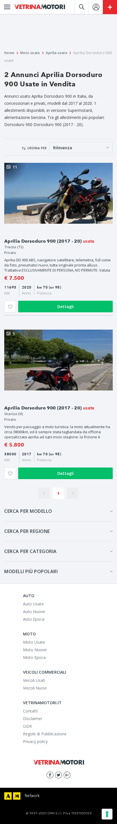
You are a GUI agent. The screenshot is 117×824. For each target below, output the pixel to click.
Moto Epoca (34, 657)
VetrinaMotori (39, 7)
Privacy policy (35, 741)
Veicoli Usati (34, 680)
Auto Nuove (34, 611)
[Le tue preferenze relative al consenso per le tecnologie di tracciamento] (107, 814)
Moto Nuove (35, 649)
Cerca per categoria (30, 551)
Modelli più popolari (31, 571)
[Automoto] (8, 796)
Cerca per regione (27, 531)
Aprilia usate (56, 52)
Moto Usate (34, 642)
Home (9, 52)
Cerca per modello (28, 511)
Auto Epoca (33, 619)
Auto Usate (33, 604)
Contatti (30, 711)
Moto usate (30, 52)
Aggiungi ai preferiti (10, 306)
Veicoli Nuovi (35, 688)
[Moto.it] (16, 796)
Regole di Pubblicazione (44, 734)
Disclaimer (32, 718)
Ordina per (37, 148)
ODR (27, 726)
